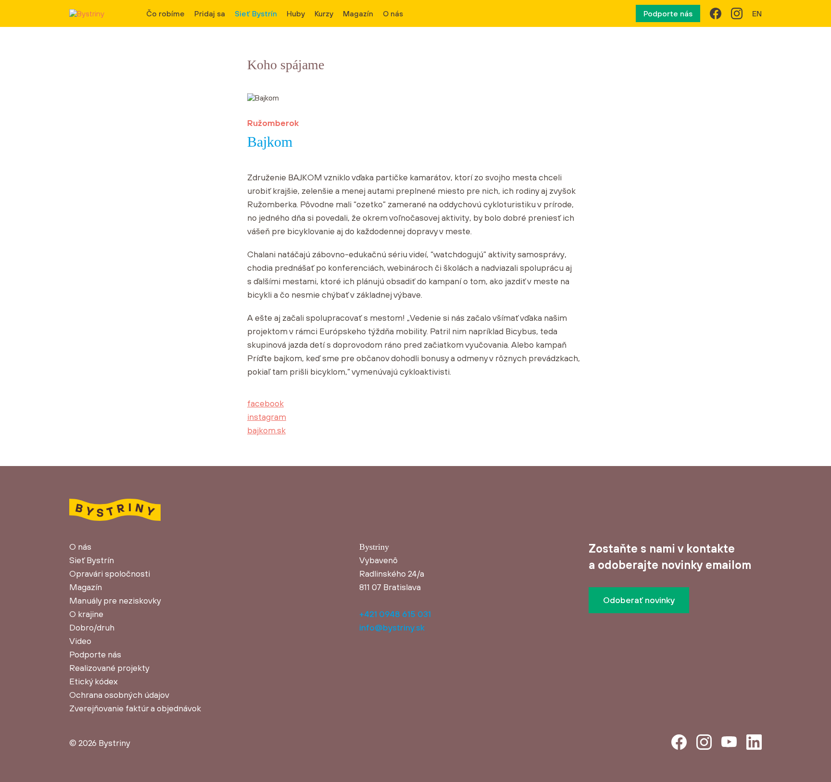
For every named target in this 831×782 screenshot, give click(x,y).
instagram (266, 417)
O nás (393, 13)
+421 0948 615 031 (395, 614)
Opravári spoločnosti (109, 573)
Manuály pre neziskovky (115, 600)
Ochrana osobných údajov (119, 695)
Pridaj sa (209, 13)
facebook (265, 403)
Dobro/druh (91, 627)
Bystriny (114, 743)
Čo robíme (165, 13)
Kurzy (324, 13)
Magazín (358, 13)
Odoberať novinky (639, 600)
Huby (296, 13)
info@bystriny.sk (392, 627)
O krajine (86, 614)
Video (80, 641)
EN (757, 13)
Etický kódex (93, 681)
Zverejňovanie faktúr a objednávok (135, 708)
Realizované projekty (109, 668)
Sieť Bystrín (256, 13)
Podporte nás (667, 13)
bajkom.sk (266, 430)
